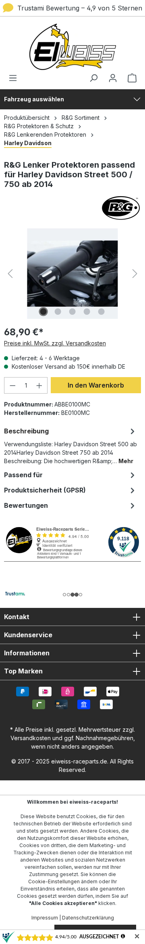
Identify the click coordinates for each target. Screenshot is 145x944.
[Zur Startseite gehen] (72, 47)
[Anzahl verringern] (12, 385)
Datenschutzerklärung (88, 918)
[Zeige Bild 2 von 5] (58, 311)
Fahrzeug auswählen (34, 99)
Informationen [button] (27, 653)
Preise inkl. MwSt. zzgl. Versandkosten (55, 343)
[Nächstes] (135, 274)
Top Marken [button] (23, 671)
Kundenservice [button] (28, 635)
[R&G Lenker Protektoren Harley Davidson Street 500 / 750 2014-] (72, 273)
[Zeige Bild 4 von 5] (87, 311)
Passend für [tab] (23, 475)
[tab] (70, 445)
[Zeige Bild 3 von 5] (72, 311)
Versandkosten (30, 738)
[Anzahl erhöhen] (39, 385)
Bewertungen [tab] (26, 505)
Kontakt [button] (16, 617)
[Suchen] (93, 78)
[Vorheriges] (10, 274)
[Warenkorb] (129, 78)
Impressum (44, 918)
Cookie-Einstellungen (54, 881)
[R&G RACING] (72, 207)
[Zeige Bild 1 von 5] (43, 311)
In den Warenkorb (96, 385)
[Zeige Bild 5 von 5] (101, 311)
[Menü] (15, 78)
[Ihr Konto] (112, 78)
